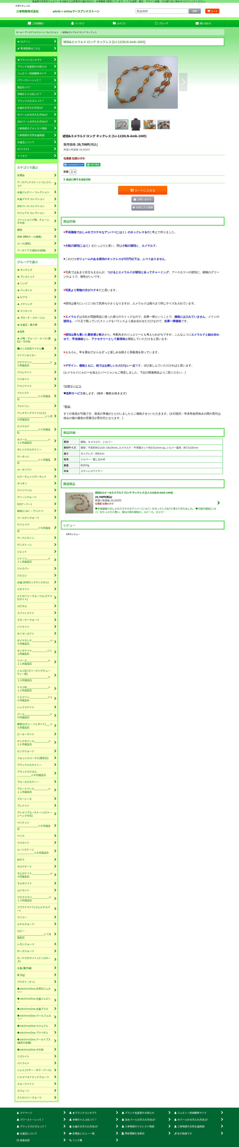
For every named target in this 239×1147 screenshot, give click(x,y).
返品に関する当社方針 (78, 179)
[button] (102, 82)
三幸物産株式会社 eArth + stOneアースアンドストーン (64, 11)
